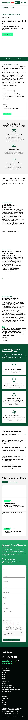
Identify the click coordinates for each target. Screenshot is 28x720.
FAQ (21, 58)
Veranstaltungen (14, 482)
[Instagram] (3, 657)
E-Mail (4, 597)
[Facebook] (8, 657)
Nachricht (5, 608)
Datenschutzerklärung (10, 624)
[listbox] (14, 569)
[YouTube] (15, 657)
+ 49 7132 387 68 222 (10, 559)
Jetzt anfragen (7, 34)
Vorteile (13, 58)
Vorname (5, 576)
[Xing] (6, 657)
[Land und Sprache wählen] (12, 2)
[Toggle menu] (25, 2)
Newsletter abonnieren (7, 662)
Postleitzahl (6, 592)
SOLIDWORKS (12, 7)
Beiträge (5, 482)
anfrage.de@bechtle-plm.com (13, 562)
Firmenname (6, 587)
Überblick (8, 58)
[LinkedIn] (11, 657)
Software (6, 7)
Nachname (5, 581)
